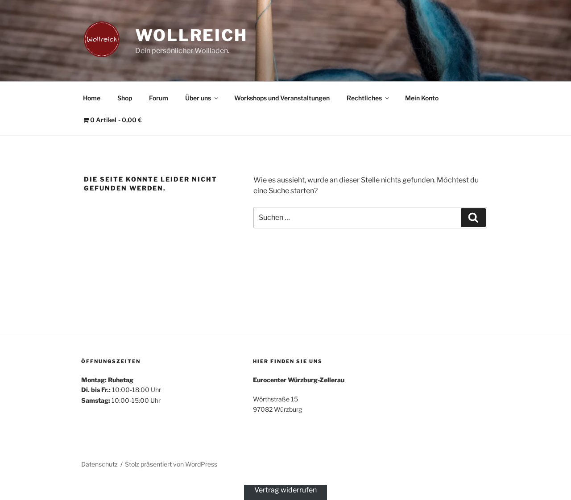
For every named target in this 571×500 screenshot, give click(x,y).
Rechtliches (364, 98)
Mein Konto (422, 98)
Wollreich (191, 35)
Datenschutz (99, 464)
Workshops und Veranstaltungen (282, 98)
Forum (158, 98)
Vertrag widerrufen (285, 490)
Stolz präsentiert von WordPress (171, 464)
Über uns (198, 98)
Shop (124, 98)
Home (91, 98)
